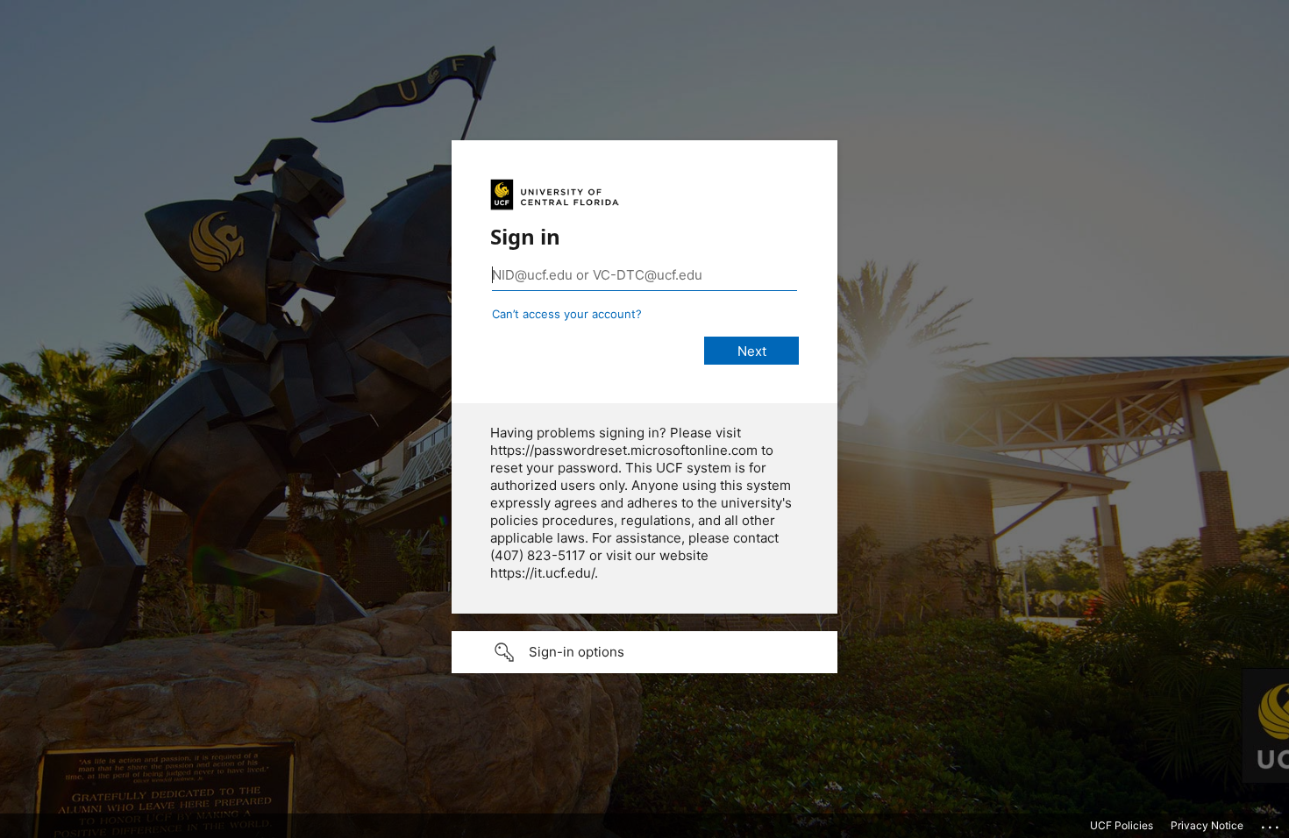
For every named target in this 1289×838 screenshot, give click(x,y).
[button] (644, 652)
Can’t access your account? (567, 314)
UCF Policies (1121, 825)
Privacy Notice (1207, 825)
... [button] (1271, 823)
